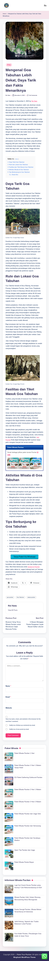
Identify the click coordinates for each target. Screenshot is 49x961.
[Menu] (45, 5)
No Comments (33, 95)
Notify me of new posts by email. (19, 729)
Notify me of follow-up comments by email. (22, 725)
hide (17, 159)
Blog (9, 65)
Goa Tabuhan (20, 597)
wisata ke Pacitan (34, 567)
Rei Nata (34, 101)
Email (8, 697)
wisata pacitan (31, 597)
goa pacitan (10, 597)
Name (8, 686)
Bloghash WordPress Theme (24, 957)
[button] (13, 610)
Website (9, 708)
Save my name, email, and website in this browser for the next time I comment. (23, 720)
